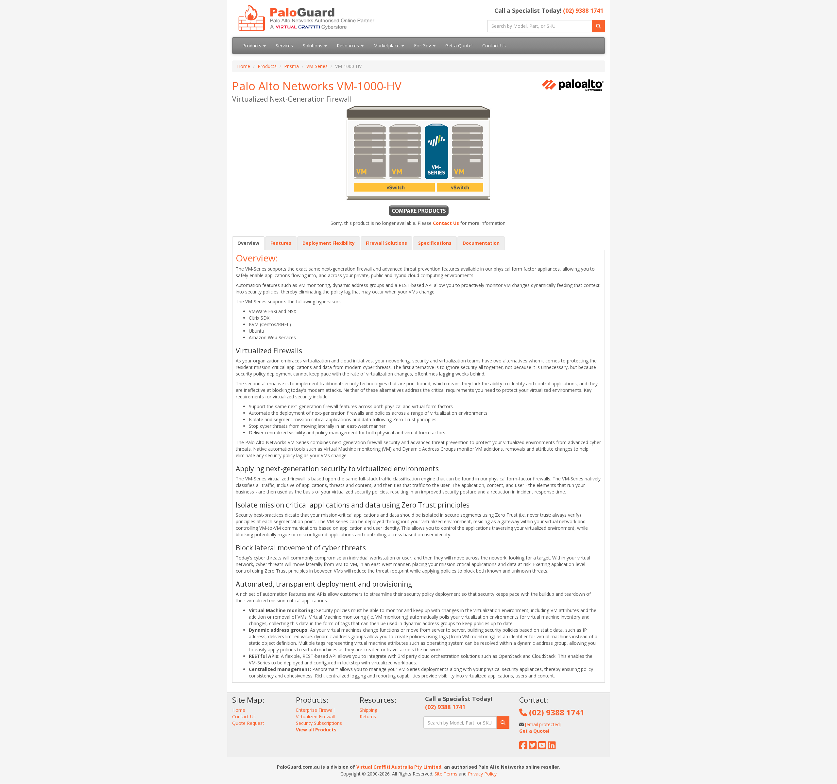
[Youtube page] (542, 747)
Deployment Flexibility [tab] (328, 243)
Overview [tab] (248, 243)
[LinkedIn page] (552, 747)
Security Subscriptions (319, 723)
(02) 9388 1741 (583, 10)
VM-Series (317, 66)
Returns (368, 716)
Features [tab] (280, 243)
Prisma (291, 66)
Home (243, 66)
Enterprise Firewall (315, 710)
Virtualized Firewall (315, 716)
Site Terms (446, 774)
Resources (348, 45)
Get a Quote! (458, 45)
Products (252, 45)
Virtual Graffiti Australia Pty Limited (398, 767)
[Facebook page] (523, 747)
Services (284, 45)
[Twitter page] (533, 747)
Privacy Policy (482, 774)
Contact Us (494, 45)
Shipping (368, 710)
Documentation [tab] (481, 243)
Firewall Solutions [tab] (386, 243)
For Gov (423, 45)
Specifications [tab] (435, 243)
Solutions (313, 45)
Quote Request (248, 723)
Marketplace (387, 45)
